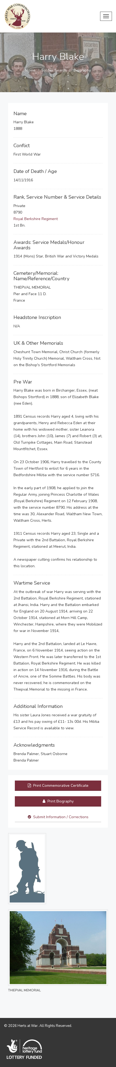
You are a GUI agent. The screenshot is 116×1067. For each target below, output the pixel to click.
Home (30, 70)
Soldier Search (54, 70)
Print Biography (60, 801)
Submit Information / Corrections (60, 817)
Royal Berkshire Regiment (35, 218)
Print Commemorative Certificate (60, 785)
